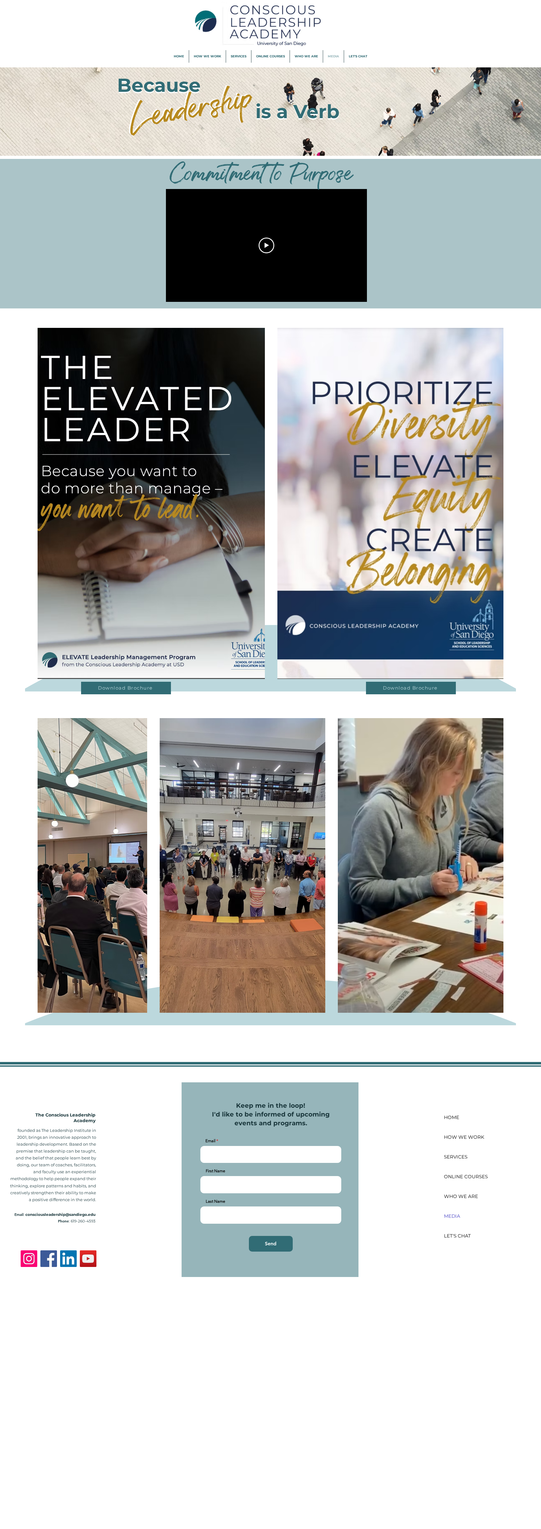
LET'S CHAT (457, 1236)
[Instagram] (29, 1258)
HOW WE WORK (464, 1137)
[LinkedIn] (68, 1258)
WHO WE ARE (461, 1196)
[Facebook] (48, 1258)
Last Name (215, 1201)
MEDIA (452, 1216)
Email (210, 1141)
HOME (451, 1117)
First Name (215, 1171)
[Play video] (266, 245)
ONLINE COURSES (466, 1177)
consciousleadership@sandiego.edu (60, 1214)
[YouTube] (88, 1258)
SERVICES (455, 1157)
